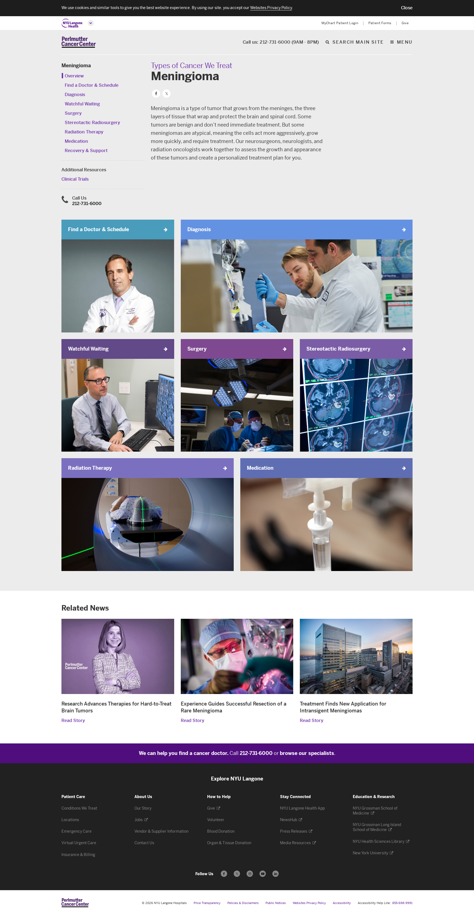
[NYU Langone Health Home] (72, 23)
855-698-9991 (402, 903)
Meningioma (76, 66)
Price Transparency (207, 903)
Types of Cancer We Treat (191, 65)
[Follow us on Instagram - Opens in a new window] (250, 874)
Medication (76, 141)
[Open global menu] (91, 23)
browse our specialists (307, 753)
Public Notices (276, 903)
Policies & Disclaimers (243, 903)
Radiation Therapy (84, 132)
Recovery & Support (86, 150)
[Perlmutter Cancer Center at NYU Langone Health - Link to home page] (75, 902)
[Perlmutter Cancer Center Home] (78, 42)
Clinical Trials (75, 179)
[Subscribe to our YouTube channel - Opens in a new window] (262, 874)
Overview (74, 76)
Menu (405, 42)
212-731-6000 (86, 203)
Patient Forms (379, 23)
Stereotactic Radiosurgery (92, 122)
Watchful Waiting (82, 104)
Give (405, 23)
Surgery (73, 113)
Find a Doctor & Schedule (92, 85)
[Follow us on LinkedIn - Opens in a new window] (275, 874)
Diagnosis (75, 94)
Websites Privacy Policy (309, 903)
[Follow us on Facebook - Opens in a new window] (224, 874)
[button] (407, 8)
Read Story (73, 720)
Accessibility (342, 903)
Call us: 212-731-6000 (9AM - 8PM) (281, 42)
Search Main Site (358, 42)
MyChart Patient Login (339, 23)
